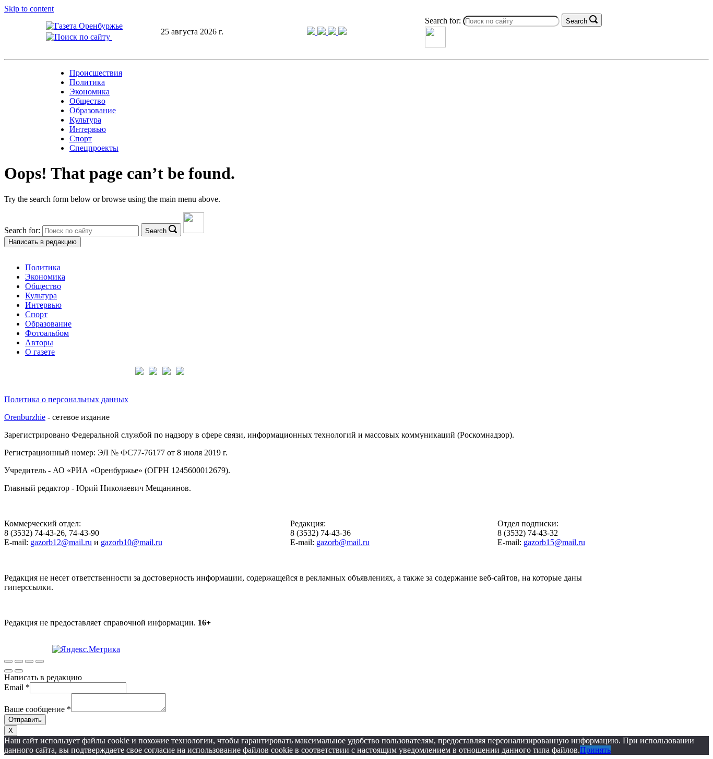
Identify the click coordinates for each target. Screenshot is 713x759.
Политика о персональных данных (66, 399)
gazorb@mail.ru (343, 542)
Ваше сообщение (37, 709)
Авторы (39, 342)
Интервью (87, 129)
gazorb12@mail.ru (61, 542)
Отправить (25, 720)
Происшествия (95, 72)
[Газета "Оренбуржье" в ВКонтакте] (322, 32)
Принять (595, 749)
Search (576, 21)
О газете (40, 351)
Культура (85, 119)
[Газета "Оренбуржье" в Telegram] (312, 32)
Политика (87, 82)
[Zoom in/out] (39, 661)
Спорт (80, 138)
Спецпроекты (93, 147)
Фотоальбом (47, 333)
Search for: (443, 20)
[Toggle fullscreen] (29, 661)
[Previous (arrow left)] (8, 670)
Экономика (89, 91)
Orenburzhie (24, 417)
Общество (87, 101)
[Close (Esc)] (8, 661)
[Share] (19, 661)
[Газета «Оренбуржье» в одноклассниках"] (333, 32)
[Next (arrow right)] (19, 670)
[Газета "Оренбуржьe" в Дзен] (342, 32)
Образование (92, 110)
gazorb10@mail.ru (131, 542)
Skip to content (29, 8)
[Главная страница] (84, 25)
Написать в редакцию (42, 242)
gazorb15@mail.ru (554, 542)
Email (17, 687)
